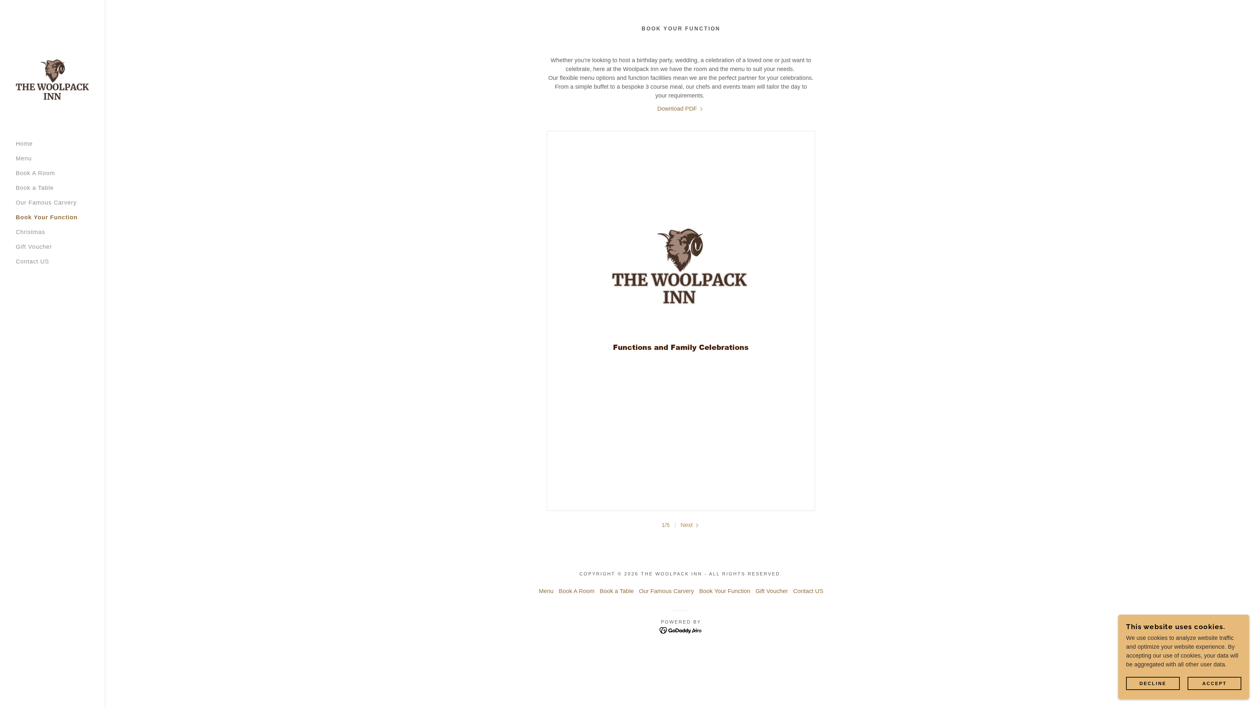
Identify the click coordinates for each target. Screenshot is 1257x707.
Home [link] (24, 143)
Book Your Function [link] (47, 217)
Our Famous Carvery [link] (46, 202)
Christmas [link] (30, 232)
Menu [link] (24, 158)
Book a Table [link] (35, 188)
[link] (52, 79)
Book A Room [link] (35, 173)
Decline (1152, 683)
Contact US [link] (32, 261)
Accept (1214, 683)
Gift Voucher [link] (34, 247)
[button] (690, 525)
